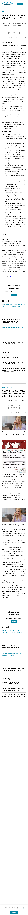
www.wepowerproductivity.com (10, 275)
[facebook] (9, 37)
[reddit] (16, 37)
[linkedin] (11, 37)
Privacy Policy (22, 908)
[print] (25, 37)
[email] (18, 37)
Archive (3, 11)
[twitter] (14, 37)
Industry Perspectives (7, 387)
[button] (3, 4)
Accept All (14, 912)
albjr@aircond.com (13, 276)
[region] (14, 910)
